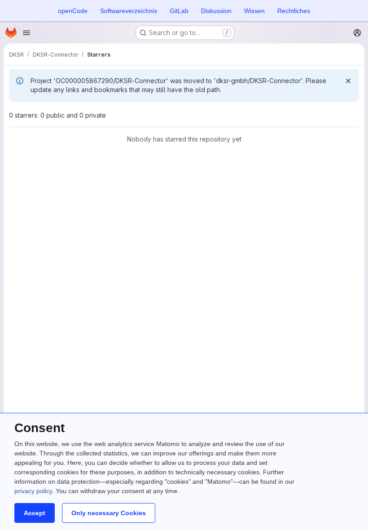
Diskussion (216, 10)
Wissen (254, 10)
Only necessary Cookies (108, 513)
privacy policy (33, 491)
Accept (34, 513)
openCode (73, 10)
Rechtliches (293, 10)
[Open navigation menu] (26, 33)
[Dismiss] (348, 80)
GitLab (179, 10)
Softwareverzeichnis (128, 10)
